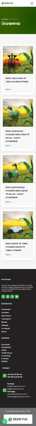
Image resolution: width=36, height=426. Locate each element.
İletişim (4, 361)
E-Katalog (5, 356)
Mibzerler (4, 322)
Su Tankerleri (5, 328)
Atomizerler (5, 313)
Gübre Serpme (6, 316)
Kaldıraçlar (4, 325)
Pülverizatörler (6, 309)
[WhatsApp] (4, 421)
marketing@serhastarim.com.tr (18, 397)
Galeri (4, 350)
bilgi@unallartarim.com (15, 389)
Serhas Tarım (20, 411)
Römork (3, 332)
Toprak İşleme (6, 319)
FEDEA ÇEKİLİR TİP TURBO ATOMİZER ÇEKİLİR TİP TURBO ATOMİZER (17, 247)
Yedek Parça (6, 353)
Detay (8, 89)
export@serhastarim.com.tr (17, 394)
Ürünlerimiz (6, 347)
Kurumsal (5, 344)
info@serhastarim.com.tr (16, 386)
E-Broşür (5, 358)
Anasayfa (4, 19)
